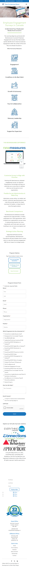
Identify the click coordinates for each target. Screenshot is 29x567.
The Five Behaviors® (10, 364)
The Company (14, 547)
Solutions (14, 549)
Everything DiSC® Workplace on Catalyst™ (13, 343)
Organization (7, 316)
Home (14, 545)
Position (5, 323)
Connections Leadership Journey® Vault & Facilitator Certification (15, 375)
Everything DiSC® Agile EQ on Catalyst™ (15, 346)
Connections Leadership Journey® (13, 334)
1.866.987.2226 (14, 528)
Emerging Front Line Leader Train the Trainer (14, 371)
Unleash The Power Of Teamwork (13, 362)
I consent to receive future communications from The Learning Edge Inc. (15, 399)
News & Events (14, 551)
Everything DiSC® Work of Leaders (13, 360)
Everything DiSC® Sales (11, 354)
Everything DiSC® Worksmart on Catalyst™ (13, 349)
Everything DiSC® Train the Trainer (13, 368)
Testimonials (14, 553)
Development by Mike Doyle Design (10, 565)
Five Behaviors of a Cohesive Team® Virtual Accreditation (14, 379)
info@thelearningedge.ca (15, 530)
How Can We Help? (8, 385)
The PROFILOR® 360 (10, 338)
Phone (5, 308)
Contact (14, 555)
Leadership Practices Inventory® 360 (14, 340)
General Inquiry (8, 382)
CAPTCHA (5, 403)
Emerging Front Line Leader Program (14, 336)
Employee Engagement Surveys (12, 366)
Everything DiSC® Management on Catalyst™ (13, 357)
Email (5, 300)
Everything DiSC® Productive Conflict (14, 352)
